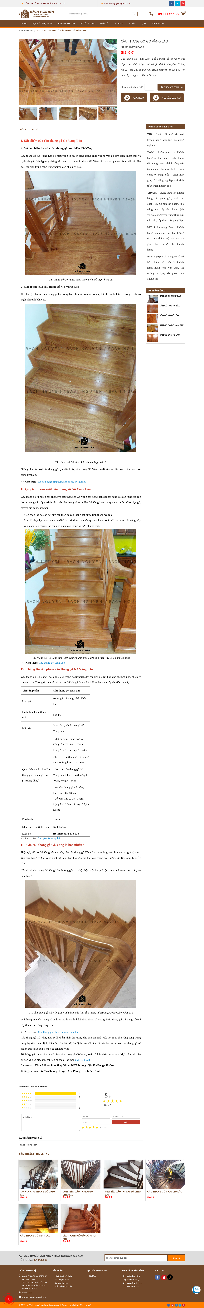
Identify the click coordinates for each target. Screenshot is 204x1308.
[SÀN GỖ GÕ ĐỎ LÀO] (152, 318)
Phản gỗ (104, 23)
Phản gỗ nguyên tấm (63, 1286)
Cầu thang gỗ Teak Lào (52, 662)
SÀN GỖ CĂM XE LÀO (170, 335)
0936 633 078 (82, 1059)
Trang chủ (27, 30)
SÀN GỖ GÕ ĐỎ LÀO (169, 315)
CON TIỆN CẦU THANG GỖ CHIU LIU (78, 1193)
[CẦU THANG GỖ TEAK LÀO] (38, 1218)
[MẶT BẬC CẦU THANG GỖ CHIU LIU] (123, 1174)
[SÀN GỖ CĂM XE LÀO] (152, 338)
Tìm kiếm (133, 13)
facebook (171, 3)
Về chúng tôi (158, 23)
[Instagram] (176, 1305)
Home (24, 23)
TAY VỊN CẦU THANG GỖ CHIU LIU (37, 1193)
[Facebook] (157, 1277)
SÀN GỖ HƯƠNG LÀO (170, 305)
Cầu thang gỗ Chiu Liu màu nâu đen (58, 1031)
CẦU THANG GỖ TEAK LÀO (35, 1235)
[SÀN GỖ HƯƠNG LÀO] (152, 309)
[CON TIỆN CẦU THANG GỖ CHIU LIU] (80, 1174)
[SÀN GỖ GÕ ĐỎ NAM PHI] (152, 328)
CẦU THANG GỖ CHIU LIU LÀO (164, 1191)
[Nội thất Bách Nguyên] (37, 13)
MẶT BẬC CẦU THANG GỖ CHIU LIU (123, 1193)
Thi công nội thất (66, 23)
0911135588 (168, 13)
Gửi (125, 1122)
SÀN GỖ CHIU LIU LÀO (170, 296)
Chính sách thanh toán (132, 1283)
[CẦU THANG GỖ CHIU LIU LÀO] (165, 1174)
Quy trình (118, 23)
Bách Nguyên (35, 1305)
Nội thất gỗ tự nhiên (42, 23)
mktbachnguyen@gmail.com (117, 3)
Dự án (143, 23)
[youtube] (164, 1277)
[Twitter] (180, 1305)
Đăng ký (176, 1258)
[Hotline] (8, 1299)
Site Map (92, 1276)
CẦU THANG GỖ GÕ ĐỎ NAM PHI (79, 1237)
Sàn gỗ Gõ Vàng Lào (49, 838)
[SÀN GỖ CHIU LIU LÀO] (152, 299)
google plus (182, 3)
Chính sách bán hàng (131, 1276)
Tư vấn (132, 23)
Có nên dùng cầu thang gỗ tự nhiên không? (62, 481)
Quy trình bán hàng (131, 1279)
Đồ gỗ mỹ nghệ (87, 23)
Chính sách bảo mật (131, 1286)
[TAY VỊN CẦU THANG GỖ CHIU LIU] (38, 1174)
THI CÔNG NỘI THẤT (46, 30)
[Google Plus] (172, 1305)
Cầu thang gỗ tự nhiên (73, 30)
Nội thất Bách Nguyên (82, 1305)
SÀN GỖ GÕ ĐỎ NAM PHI (171, 325)
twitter (177, 3)
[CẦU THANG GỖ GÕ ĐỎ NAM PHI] (80, 1218)
